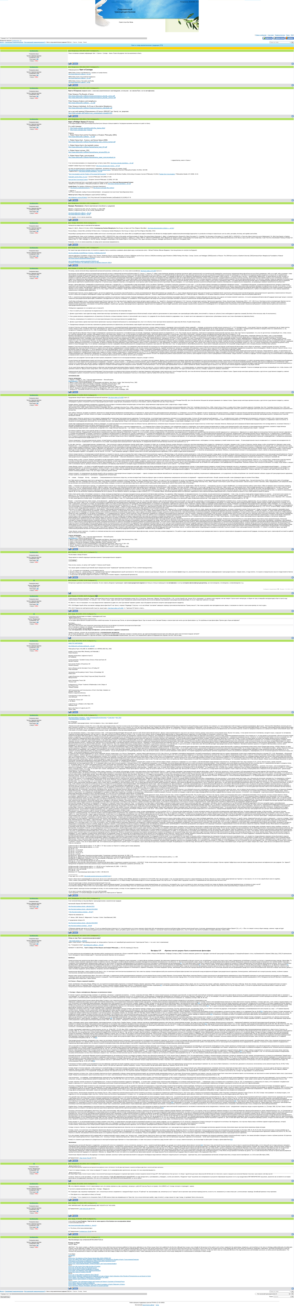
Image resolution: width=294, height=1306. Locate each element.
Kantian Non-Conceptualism (167, 174)
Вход (127, 2)
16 (99, 898)
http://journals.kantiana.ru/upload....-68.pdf (80, 925)
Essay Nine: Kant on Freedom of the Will (79, 1272)
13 (95, 614)
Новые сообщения (261, 35)
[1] (180, 963)
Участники (271, 35)
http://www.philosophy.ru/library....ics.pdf (79, 74)
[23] (241, 1051)
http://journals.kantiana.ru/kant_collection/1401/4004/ (83, 923)
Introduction (71, 1255)
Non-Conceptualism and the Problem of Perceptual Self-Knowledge (87, 174)
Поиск (288, 35)
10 (96, 552)
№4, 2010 (118, 717)
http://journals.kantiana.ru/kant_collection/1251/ (81, 906)
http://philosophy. (73, 381)
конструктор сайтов (148, 1305)
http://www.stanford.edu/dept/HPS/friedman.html (81, 258)
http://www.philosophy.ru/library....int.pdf (79, 214)
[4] (161, 985)
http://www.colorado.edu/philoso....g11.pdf (90, 171)
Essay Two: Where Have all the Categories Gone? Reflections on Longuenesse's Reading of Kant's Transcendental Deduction (103, 1259)
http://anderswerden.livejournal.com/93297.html (97, 876)
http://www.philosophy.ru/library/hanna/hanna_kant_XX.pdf (87, 147)
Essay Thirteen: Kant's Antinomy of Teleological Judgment (84, 1278)
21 (95, 1218)
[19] (211, 1014)
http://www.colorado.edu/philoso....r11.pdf (122, 163)
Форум (2, 42)
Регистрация (120, 2)
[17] (208, 1006)
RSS (130, 2)
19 (96, 1183)
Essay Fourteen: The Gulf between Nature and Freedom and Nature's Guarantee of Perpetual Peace (96, 1281)
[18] (261, 1011)
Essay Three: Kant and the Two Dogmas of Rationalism (83, 1262)
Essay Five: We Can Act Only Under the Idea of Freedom (84, 1266)
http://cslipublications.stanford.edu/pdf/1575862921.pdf (83, 261)
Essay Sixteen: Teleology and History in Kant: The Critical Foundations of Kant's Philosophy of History (96, 1284)
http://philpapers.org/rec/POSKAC (77, 197)
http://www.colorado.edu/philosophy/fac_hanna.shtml (87, 128)
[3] (287, 964)
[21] (206, 1024)
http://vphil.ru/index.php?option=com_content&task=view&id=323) (90, 113)
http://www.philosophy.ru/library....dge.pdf (79, 213)
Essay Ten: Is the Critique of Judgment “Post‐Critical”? (83, 1274)
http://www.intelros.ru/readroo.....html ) (79, 719)
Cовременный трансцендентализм (14, 42)
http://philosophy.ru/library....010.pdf (93, 945)
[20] (111, 1018)
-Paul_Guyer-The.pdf (85, 1158)
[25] (235, 1101)
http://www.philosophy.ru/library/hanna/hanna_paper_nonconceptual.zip (91, 157)
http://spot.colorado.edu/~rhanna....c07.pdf (108, 165)
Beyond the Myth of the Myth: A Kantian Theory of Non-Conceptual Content (89, 170)
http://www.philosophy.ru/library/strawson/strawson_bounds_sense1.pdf (92, 98)
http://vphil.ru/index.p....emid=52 (78, 941)
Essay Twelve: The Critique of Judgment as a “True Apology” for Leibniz (88, 1277)
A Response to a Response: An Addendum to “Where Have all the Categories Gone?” (92, 1261)
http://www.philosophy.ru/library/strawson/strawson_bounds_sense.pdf (91, 96)
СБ (20, 40)
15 (96, 715)
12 (96, 596)
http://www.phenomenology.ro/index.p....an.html (161, 228)
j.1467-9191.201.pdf (84, 1208)
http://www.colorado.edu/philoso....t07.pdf (119, 183)
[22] (96, 1037)
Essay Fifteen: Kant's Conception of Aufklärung (81, 1283)
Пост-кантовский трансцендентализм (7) (34, 42)
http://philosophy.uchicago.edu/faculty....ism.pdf (81, 646)
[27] (162, 1108)
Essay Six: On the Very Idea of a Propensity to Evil (82, 1267)
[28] (231, 1139)
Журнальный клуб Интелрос (98, 717)
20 (96, 1203)
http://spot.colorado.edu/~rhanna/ (81, 130)
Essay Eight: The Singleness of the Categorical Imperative (84, 1270)
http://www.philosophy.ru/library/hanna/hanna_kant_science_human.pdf (91, 142)
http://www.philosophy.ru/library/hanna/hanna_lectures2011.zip (89, 152)
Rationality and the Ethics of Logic (77, 176)
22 (99, 1237)
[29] (202, 1145)
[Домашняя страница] (74, 63)
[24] (94, 1061)
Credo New (111, 717)
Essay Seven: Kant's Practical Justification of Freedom (83, 1269)
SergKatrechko (15, 40)
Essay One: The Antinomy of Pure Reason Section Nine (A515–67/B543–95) (89, 1258)
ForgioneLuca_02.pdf (85, 1231)
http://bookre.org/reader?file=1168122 (103, 188)
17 (99, 935)
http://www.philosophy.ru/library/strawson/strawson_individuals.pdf (90, 108)
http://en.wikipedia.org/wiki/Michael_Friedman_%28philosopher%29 (87, 253)
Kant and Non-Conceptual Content (78, 179)
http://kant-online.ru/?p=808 (148, 271)
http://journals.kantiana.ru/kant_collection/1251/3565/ (83, 909)
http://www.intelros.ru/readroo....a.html (79, 717)
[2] (199, 964)
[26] (172, 1102)
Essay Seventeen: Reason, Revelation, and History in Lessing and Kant (88, 1285)
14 (95, 640)
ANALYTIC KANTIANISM (75, 643)
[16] (199, 1003)
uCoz (157, 1305)
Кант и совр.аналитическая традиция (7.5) (58, 42)
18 (99, 1163)
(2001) (90, 262)
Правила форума (280, 35)
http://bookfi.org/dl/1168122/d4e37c (80, 188)
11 (96, 580)
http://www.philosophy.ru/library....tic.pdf (81, 137)
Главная (113, 2)
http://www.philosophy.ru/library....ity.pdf (79, 82)
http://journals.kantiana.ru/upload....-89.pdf (81, 912)
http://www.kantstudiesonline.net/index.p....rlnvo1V (82, 1225)
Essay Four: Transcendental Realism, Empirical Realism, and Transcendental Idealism (92, 1263)
